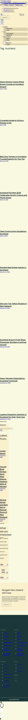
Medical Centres (21, 3)
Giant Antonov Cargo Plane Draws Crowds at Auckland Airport (12, 84)
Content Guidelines (6, 649)
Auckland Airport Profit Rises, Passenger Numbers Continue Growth (13, 342)
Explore (5, 27)
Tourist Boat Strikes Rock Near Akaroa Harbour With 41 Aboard (3, 476)
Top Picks (10, 8)
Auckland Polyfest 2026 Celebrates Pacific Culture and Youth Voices (13, 195)
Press (5, 639)
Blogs (7, 40)
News (7, 38)
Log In (8, 44)
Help (4, 32)
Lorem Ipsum (3, 452)
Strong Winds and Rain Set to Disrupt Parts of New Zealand (4, 508)
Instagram (20, 671)
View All (2, 523)
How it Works (9, 33)
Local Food (9, 11)
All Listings (9, 28)
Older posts (3, 421)
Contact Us (4, 17)
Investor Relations (9, 642)
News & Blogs (7, 36)
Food (7, 30)
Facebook (20, 668)
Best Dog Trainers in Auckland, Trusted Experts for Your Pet (13, 157)
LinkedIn (19, 665)
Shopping (8, 10)
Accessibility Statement (7, 654)
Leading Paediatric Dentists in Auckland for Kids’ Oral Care (13, 415)
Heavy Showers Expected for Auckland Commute (12, 379)
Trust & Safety (8, 645)
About (5, 633)
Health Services (12, 3)
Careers (6, 636)
